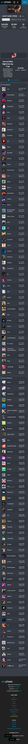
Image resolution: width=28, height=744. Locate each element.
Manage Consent (14, 709)
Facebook (14, 726)
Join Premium (14, 716)
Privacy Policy (14, 712)
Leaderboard (14, 19)
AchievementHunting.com (14, 728)
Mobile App (14, 699)
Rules (14, 701)
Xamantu (16, 688)
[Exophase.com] (6, 2)
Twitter (14, 724)
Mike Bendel (17, 686)
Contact (14, 705)
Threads (14, 722)
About (14, 703)
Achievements (5, 19)
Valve (20, 691)
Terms (14, 714)
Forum (23, 19)
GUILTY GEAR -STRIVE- (9, 16)
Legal (14, 707)
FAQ (14, 697)
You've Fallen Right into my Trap (7, 63)
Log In (24, 2)
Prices (19, 19)
